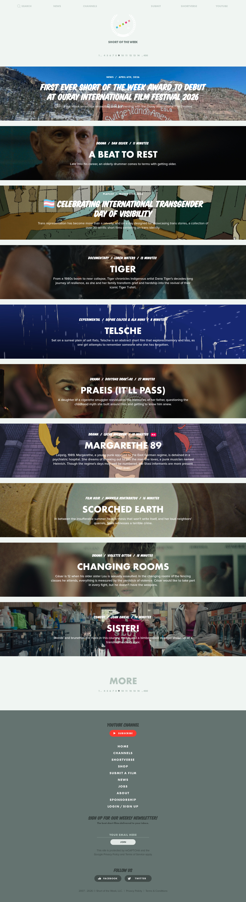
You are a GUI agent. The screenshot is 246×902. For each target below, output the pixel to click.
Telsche (123, 330)
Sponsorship (123, 800)
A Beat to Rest (123, 154)
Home (123, 746)
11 (126, 55)
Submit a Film (123, 773)
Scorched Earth (123, 509)
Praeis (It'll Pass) (123, 390)
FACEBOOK (110, 878)
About (123, 793)
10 (122, 55)
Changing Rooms (123, 566)
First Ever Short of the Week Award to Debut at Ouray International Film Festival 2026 (123, 91)
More (123, 681)
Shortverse (123, 760)
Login (113, 806)
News (123, 780)
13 (134, 55)
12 (130, 55)
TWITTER (140, 878)
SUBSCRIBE (125, 733)
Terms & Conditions (156, 890)
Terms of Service (135, 854)
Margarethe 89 (123, 445)
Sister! (123, 628)
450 (146, 55)
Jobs (123, 786)
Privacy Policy (111, 854)
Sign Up (130, 806)
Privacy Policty (134, 890)
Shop (123, 766)
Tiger (123, 269)
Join (123, 842)
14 (138, 55)
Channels (123, 753)
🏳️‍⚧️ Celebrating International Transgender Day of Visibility (123, 208)
